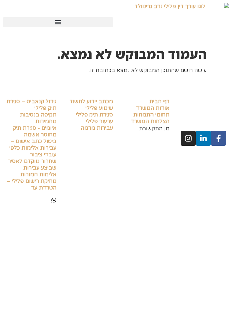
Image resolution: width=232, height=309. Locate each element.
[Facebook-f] (218, 138)
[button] (58, 22)
